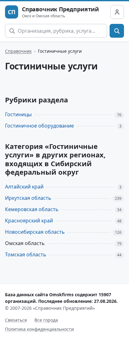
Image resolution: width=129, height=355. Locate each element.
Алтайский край (24, 186)
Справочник (18, 51)
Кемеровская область (32, 209)
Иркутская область (28, 197)
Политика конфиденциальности (39, 329)
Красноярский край (29, 220)
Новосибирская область (35, 231)
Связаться (16, 320)
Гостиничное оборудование (39, 125)
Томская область (25, 254)
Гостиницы (18, 114)
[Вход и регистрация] (117, 12)
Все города (46, 320)
